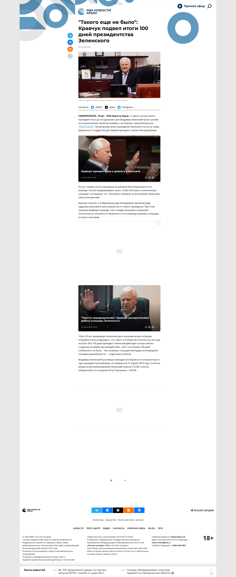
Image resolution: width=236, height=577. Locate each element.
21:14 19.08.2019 (84, 47)
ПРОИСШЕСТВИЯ (126, 520)
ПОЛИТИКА (98, 520)
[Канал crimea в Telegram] (97, 510)
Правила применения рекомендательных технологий (48, 560)
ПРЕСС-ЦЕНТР (93, 528)
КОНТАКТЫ (118, 528)
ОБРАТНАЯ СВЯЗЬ (136, 528)
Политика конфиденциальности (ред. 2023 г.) (44, 557)
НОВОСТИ (78, 528)
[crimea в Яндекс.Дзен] (118, 510)
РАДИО (106, 528)
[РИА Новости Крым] (94, 12)
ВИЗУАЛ (139, 520)
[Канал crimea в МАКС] (139, 510)
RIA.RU (151, 528)
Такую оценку (86, 126)
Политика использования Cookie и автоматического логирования (47, 553)
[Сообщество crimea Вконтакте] (107, 510)
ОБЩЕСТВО (110, 520)
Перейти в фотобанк (121, 100)
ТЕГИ (160, 528)
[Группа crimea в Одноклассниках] (128, 510)
